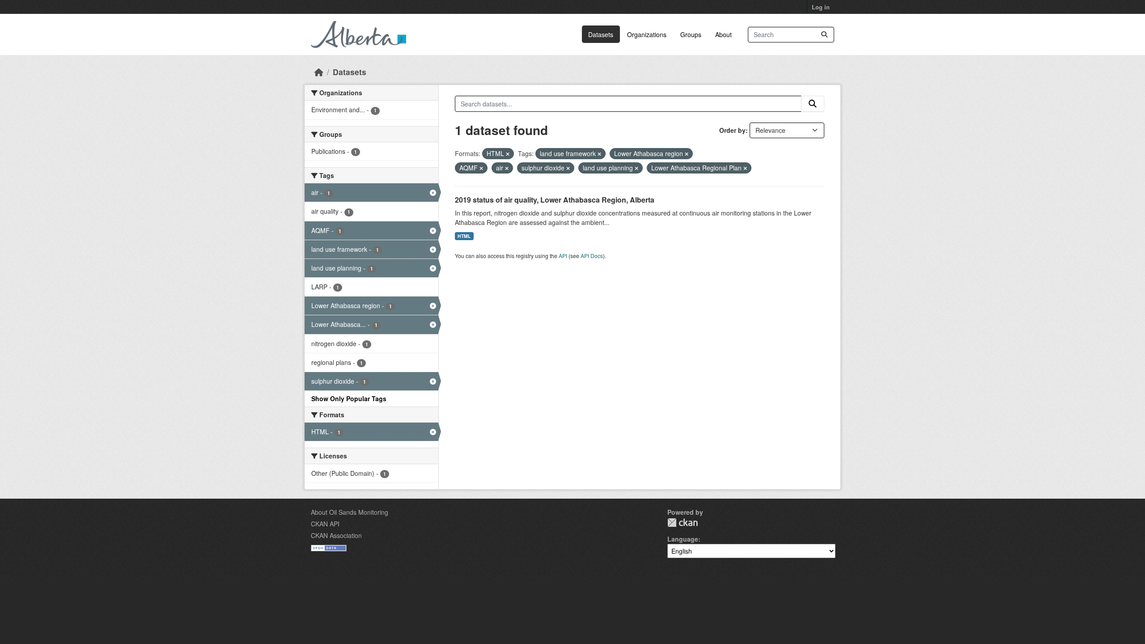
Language (682, 538)
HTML (464, 236)
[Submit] (824, 34)
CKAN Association (336, 535)
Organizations (646, 34)
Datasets (600, 34)
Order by (732, 130)
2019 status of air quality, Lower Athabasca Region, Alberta (554, 200)
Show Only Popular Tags (348, 398)
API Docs (592, 255)
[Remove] (507, 153)
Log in (821, 7)
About (723, 34)
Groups (690, 34)
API (563, 255)
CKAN (682, 522)
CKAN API (325, 523)
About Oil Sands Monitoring (349, 512)
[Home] (318, 71)
